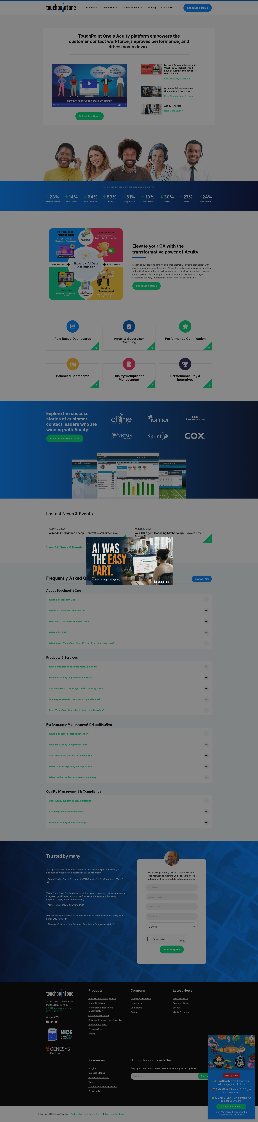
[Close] (169, 540)
